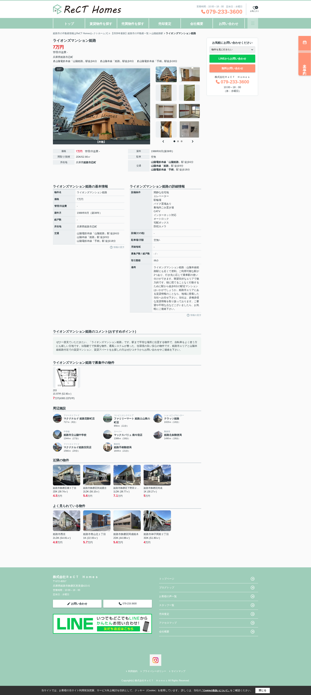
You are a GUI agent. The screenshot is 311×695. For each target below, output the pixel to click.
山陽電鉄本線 (158, 162)
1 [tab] (174, 141)
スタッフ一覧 (166, 605)
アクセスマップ (168, 622)
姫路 (166, 165)
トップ (69, 24)
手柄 (171, 169)
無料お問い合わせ (232, 68)
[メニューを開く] (252, 23)
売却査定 (164, 24)
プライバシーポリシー (154, 671)
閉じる (262, 690)
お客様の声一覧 (168, 596)
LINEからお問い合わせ (232, 58)
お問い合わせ (228, 24)
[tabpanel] (178, 102)
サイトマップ (178, 671)
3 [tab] (181, 141)
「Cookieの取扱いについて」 (215, 690)
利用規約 (133, 671)
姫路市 (64, 57)
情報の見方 (119, 247)
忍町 (70, 57)
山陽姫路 (174, 162)
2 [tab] (178, 141)
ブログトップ (166, 587)
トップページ (166, 578)
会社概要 (196, 24)
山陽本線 (156, 165)
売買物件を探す (132, 24)
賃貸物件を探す (101, 24)
